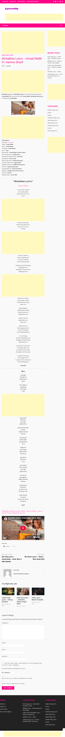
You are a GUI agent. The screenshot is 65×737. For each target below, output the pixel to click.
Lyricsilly (8, 66)
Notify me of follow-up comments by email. (17, 678)
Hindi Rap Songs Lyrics (54, 117)
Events (49, 112)
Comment (5, 623)
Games (49, 115)
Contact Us (13, 1)
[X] (58, 1)
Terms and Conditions (33, 1)
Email (4, 649)
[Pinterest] (60, 1)
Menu (6, 25)
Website (4, 656)
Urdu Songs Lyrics (52, 130)
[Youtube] (56, 1)
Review (49, 128)
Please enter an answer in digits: (13, 668)
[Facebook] (54, 1)
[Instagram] (62, 1)
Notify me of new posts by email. (13, 683)
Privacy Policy (21, 1)
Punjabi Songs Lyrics (53, 125)
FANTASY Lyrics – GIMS (54, 71)
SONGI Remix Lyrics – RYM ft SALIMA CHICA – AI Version (55, 76)
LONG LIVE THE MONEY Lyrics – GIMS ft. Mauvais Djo (54, 67)
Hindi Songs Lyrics (7, 55)
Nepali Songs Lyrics (53, 123)
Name (4, 643)
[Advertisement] (34, 17)
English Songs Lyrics (53, 110)
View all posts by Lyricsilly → (21, 573)
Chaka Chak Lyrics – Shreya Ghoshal (7, 600)
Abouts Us (5, 1)
